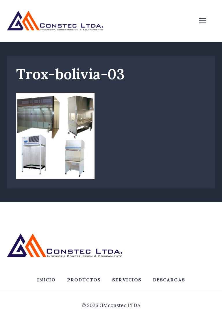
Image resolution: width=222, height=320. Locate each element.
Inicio (46, 280)
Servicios (126, 280)
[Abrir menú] (205, 21)
